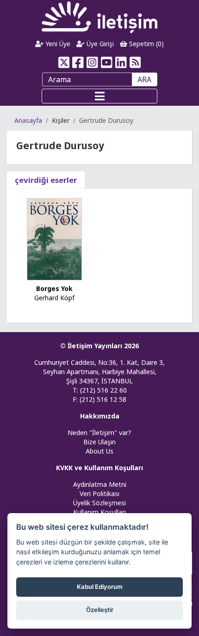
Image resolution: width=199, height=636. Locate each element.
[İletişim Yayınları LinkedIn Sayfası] (121, 62)
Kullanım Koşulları (99, 512)
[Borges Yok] (54, 238)
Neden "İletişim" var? (99, 432)
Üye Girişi (99, 43)
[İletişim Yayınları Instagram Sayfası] (92, 62)
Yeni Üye (57, 43)
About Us (99, 451)
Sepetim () (145, 43)
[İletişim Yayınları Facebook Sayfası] (78, 62)
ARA (144, 79)
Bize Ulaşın (99, 441)
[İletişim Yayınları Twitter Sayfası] (63, 62)
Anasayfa (28, 120)
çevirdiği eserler (46, 180)
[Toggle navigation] (99, 96)
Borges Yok (54, 288)
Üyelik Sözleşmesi (99, 502)
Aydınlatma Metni (99, 484)
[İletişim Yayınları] (99, 16)
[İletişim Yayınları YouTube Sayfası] (107, 62)
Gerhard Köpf (54, 297)
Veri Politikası (99, 493)
